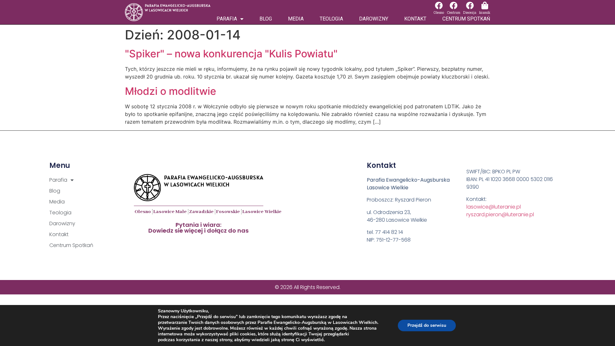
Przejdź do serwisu (426, 325)
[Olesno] (439, 5)
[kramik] (484, 5)
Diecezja (469, 12)
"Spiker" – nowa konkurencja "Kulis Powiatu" (231, 53)
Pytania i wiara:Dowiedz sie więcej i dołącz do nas (198, 228)
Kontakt (415, 19)
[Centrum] (453, 5)
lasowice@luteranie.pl (493, 206)
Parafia (227, 19)
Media (296, 19)
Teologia (331, 19)
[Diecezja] (470, 5)
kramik (484, 12)
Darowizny (373, 19)
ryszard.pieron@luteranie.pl (500, 214)
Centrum (453, 12)
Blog (265, 19)
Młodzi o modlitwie (170, 91)
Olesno (438, 12)
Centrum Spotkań (466, 19)
